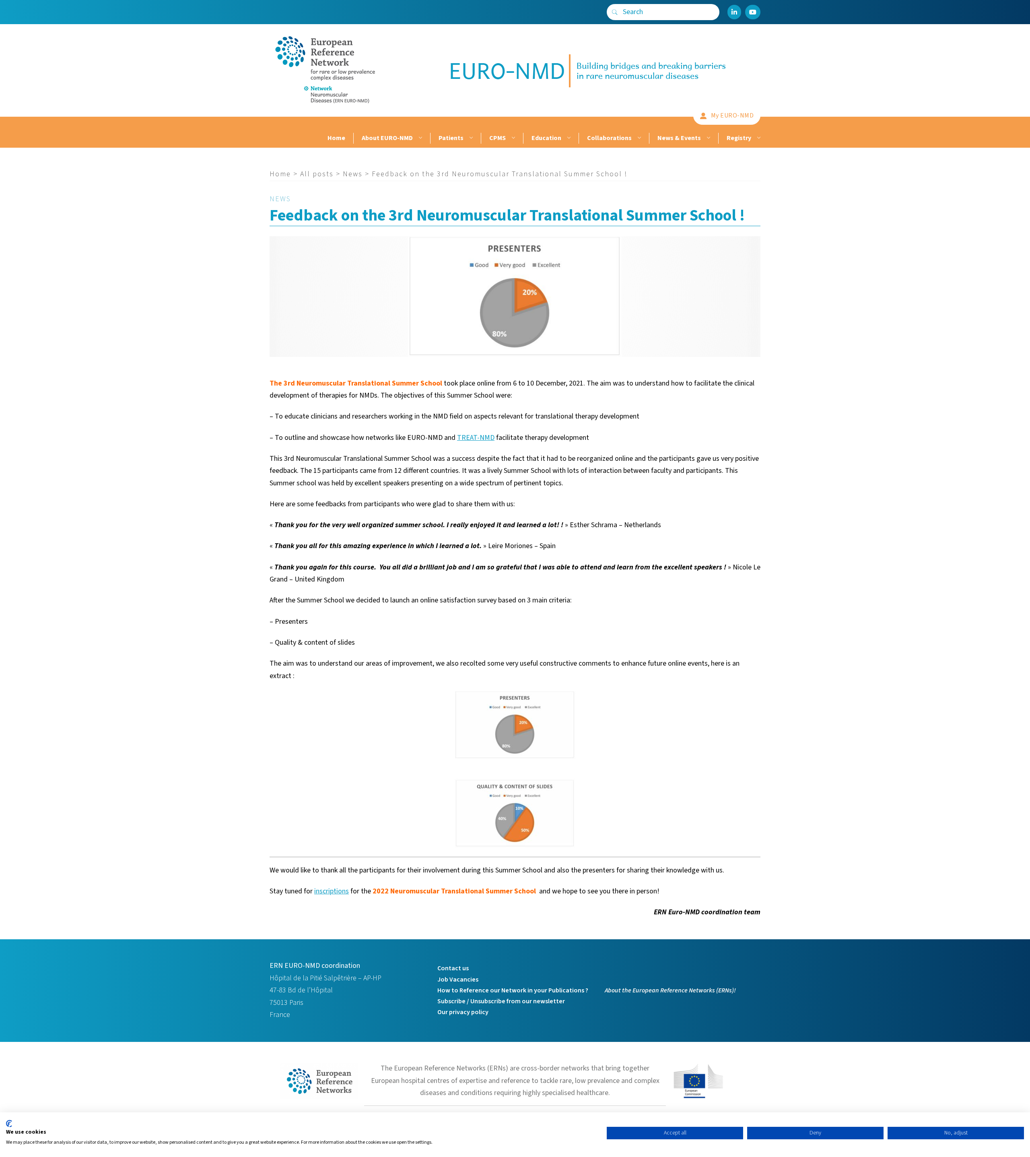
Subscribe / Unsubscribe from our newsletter (501, 1001)
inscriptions (331, 891)
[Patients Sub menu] (470, 138)
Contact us (453, 968)
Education (546, 138)
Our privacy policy (462, 1012)
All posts (317, 174)
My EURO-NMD (732, 115)
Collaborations (609, 138)
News (353, 174)
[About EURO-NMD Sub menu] (419, 138)
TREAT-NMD (475, 438)
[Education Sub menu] (568, 138)
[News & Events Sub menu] (707, 138)
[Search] (615, 12)
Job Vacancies (457, 979)
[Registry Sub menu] (757, 138)
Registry (739, 138)
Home (336, 138)
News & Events (679, 138)
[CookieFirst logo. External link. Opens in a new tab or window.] (9, 1123)
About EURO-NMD (387, 138)
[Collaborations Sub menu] (638, 138)
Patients (451, 138)
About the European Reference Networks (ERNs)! (670, 990)
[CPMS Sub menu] (512, 138)
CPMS (497, 138)
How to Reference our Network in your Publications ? (512, 990)
